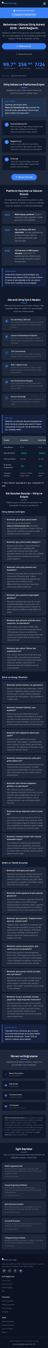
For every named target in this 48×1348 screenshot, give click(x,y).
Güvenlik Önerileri (12, 1221)
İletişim (4, 1332)
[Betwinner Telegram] (21, 1271)
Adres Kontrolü (7, 1284)
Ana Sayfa (5, 76)
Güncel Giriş (6, 1280)
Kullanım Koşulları (8, 1325)
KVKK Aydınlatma (8, 1321)
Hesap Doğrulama (8, 1304)
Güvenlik (5, 1312)
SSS (3, 1291)
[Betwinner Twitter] (4, 1271)
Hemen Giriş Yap (25, 177)
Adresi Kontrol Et (25, 54)
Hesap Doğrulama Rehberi (16, 1185)
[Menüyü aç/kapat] (44, 4)
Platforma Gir (25, 46)
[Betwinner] (9, 4)
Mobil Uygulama (7, 1301)
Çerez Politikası (7, 1329)
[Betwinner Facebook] (15, 1271)
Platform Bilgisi (7, 1288)
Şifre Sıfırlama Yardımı (14, 1204)
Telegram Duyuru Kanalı (15, 1238)
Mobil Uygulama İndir (14, 1166)
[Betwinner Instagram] (9, 1271)
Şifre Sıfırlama (7, 1308)
